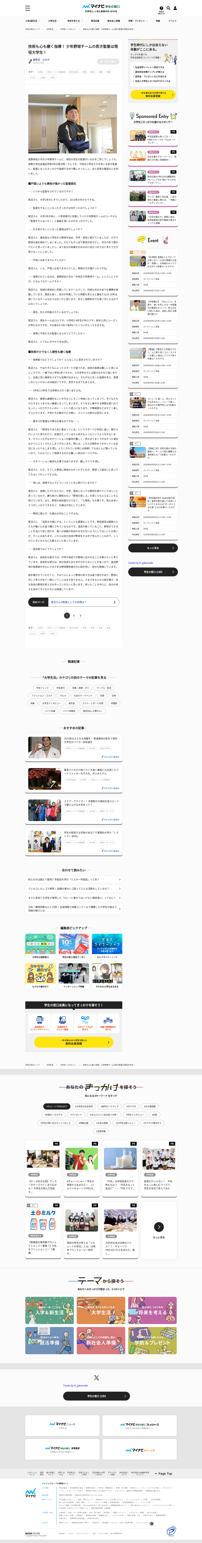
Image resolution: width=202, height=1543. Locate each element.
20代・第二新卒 (95, 1512)
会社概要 (62, 1533)
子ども (32, 78)
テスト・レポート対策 (93, 703)
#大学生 (92, 748)
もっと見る (153, 548)
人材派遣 (62, 1512)
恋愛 (102, 696)
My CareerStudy (89, 1505)
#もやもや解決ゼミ (152, 1123)
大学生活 (52, 21)
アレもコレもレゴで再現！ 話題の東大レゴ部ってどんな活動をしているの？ (68, 888)
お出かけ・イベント (83, 696)
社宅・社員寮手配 (126, 1522)
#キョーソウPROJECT (57, 1106)
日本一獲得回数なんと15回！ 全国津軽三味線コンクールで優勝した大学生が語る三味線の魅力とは (72, 909)
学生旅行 (60, 688)
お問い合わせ (61, 1474)
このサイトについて (32, 1474)
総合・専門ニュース (85, 1499)
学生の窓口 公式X (153, 572)
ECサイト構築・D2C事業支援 (70, 1505)
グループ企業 (103, 1533)
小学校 (42, 78)
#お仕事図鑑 (150, 1106)
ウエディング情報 (100, 1502)
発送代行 (96, 1522)
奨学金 (72, 703)
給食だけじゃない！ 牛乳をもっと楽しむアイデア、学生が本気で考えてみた (158, 1185)
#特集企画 (83, 1123)
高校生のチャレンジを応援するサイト (109, 1499)
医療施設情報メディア (119, 1505)
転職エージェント (119, 1512)
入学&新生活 (31, 21)
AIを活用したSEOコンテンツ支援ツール (73, 1508)
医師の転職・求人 (133, 1515)
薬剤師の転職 (91, 1515)
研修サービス (64, 1522)
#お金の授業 (102, 1123)
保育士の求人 (148, 1515)
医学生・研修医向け (106, 1488)
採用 (94, 1533)
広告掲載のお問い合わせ (98, 1474)
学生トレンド (42, 688)
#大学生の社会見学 (84, 1106)
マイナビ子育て (146, 1502)
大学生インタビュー (68, 29)
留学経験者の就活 (76, 1488)
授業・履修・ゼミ (80, 688)
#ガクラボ (131, 1106)
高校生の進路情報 (65, 1495)
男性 (84, 72)
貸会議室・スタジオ (109, 1522)
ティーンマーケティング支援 (136, 1499)
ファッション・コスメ (41, 696)
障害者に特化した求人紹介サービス (99, 1491)
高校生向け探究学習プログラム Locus (88, 1495)
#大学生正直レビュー (126, 1123)
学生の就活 (63, 1488)
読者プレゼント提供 (84, 1474)
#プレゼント (76, 1115)
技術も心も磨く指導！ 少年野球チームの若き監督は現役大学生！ (109, 29)
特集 (158, 21)
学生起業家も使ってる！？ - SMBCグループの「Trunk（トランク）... (161, 140)
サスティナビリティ (83, 1533)
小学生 (52, 78)
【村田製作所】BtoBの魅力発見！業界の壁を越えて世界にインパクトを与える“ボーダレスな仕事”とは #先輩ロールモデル (161, 504)
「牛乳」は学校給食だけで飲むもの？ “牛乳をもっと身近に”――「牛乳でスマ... (120, 1185)
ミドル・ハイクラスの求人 (150, 1488)
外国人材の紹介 (93, 1518)
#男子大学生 (105, 748)
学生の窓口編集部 (111, 757)
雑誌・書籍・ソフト (83, 1502)
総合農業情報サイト (130, 1502)
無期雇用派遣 (161, 1515)
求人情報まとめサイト (67, 1499)
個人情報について (50, 1474)
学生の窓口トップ (32, 29)
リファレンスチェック (144, 1522)
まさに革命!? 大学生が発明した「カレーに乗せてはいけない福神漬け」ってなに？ (72, 898)
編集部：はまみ (41, 59)
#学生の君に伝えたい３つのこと (56, 1123)
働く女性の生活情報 (66, 1502)
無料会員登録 (74, 1042)
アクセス (70, 1533)
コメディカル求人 (117, 1515)
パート (61, 1491)
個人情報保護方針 (116, 1533)
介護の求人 (63, 1518)
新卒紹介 (107, 1512)
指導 (100, 72)
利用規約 (41, 1474)
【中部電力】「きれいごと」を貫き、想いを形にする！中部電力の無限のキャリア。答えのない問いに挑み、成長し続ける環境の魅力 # (161, 308)
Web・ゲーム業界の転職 (77, 1512)
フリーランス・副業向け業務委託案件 (129, 1491)
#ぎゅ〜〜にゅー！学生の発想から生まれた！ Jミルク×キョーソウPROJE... (81, 1185)
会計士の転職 (151, 1512)
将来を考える (73, 21)
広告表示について (71, 1474)
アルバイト (167, 1488)
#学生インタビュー (135, 1115)
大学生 (40, 72)
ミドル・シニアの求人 (75, 1491)
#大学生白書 (71, 780)
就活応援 (95, 21)
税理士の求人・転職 (66, 1515)
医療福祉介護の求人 (153, 1491)
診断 (114, 696)
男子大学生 (74, 72)
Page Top (165, 1473)
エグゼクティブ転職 (136, 1512)
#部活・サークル (106, 811)
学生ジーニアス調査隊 (56, 72)
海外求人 (134, 1488)
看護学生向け (91, 1488)
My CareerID (103, 1505)
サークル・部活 (104, 688)
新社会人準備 (114, 21)
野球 (92, 72)
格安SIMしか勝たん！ (93, 711)
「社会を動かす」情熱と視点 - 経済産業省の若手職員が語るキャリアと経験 (161, 220)
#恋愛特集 (101, 1131)
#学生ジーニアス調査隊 (75, 748)
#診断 (154, 1115)
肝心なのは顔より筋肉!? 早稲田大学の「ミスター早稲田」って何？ (63, 879)
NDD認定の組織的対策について (140, 1474)
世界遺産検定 (115, 1502)
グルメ (63, 696)
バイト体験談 (69, 711)
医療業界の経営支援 (77, 1518)
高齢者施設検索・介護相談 (101, 1508)
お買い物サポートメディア (139, 1505)
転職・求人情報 (122, 1488)
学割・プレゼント (136, 21)
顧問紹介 (79, 1515)
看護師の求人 (103, 1515)
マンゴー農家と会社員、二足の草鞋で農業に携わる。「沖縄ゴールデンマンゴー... (161, 200)
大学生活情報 (155, 1499)
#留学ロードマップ (110, 1106)
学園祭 (114, 703)
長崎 (108, 72)
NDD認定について (124, 1474)
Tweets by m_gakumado (140, 563)
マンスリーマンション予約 (162, 1505)
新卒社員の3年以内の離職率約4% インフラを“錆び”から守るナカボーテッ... (161, 180)
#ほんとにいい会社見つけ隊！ (104, 1115)
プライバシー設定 (112, 1473)
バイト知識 (50, 711)
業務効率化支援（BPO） (81, 1522)
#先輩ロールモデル (54, 1115)
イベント (172, 21)
